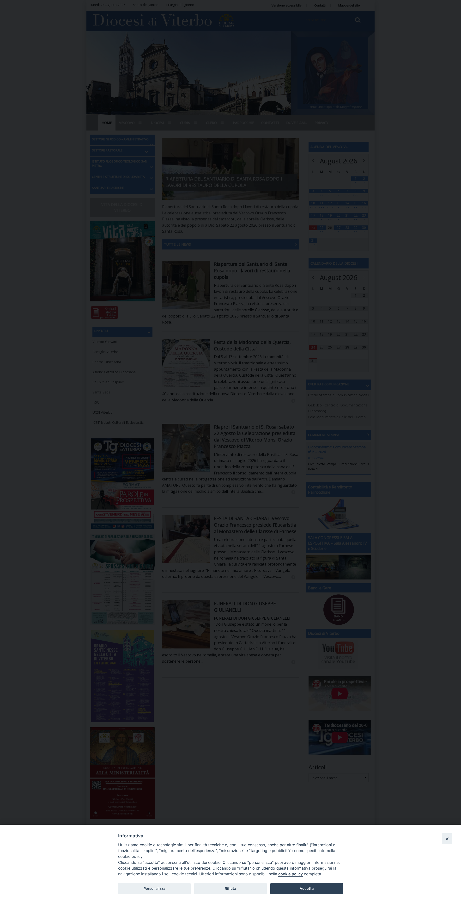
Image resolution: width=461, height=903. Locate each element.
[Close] (447, 838)
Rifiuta (230, 888)
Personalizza (154, 888)
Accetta (307, 888)
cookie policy (290, 874)
